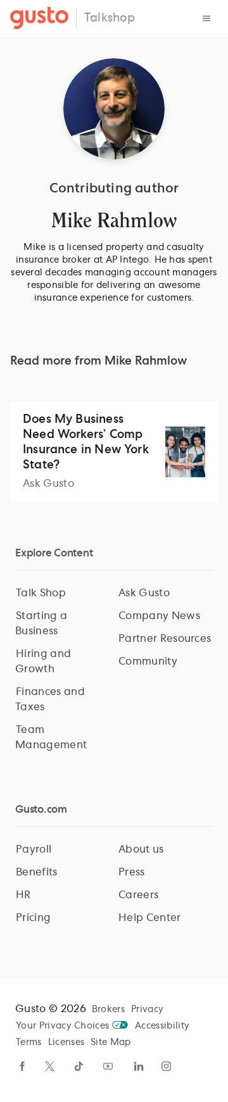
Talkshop (109, 18)
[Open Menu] (206, 18)
